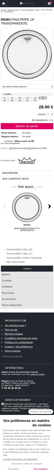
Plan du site (11, 330)
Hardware (7, 286)
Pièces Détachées (12, 305)
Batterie (6, 274)
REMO (6, 19)
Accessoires (9, 299)
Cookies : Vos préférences (19, 346)
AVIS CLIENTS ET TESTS (15, 179)
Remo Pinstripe (18, 262)
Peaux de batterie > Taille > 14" (19, 253)
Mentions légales (14, 334)
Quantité (41, 114)
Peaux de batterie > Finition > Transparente (24, 258)
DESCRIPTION (10, 173)
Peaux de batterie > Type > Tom (19, 249)
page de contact (38, 374)
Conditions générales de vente (21, 338)
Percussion (8, 293)
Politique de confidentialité (19, 342)
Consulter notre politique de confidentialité (20, 459)
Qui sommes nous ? (15, 325)
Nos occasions (13, 351)
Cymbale (7, 280)
